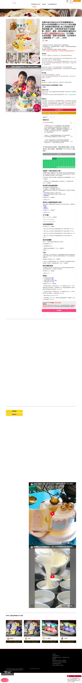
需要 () (47, 199)
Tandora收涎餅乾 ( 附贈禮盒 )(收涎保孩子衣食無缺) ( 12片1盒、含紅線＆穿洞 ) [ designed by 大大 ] (67, 642)
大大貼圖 (65, 638)
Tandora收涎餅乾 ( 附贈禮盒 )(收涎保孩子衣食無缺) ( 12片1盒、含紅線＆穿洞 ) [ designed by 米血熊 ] (31, 642)
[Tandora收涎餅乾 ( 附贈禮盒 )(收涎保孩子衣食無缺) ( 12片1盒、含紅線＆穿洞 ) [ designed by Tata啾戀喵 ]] (50, 628)
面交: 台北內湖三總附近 (48, 122)
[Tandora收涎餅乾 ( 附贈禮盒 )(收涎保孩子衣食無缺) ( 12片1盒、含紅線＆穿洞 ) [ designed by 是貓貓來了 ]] (14, 628)
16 (54, 162)
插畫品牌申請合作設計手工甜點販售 (59, 660)
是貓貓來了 (11, 638)
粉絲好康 (44, 4)
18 (63, 162)
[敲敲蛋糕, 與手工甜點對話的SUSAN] (11, 58)
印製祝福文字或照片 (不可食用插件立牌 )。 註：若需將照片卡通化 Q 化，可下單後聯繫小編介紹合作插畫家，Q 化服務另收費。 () (58, 292)
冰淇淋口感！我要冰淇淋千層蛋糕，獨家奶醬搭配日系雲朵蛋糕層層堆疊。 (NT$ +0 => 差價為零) (59, 178)
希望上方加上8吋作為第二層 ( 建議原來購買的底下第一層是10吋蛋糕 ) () (59, 233)
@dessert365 (73, 94)
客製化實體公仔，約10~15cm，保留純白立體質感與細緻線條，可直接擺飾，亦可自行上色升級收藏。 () (59, 298)
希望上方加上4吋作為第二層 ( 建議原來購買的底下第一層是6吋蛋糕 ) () (59, 228)
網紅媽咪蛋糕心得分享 (35, 4)
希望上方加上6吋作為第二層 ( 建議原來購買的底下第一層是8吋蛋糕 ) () (59, 231)
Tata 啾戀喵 (48, 638)
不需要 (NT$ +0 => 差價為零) (49, 197)
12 (68, 160)
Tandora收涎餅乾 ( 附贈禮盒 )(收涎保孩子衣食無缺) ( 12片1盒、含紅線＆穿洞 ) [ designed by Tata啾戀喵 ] (49, 642)
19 (68, 162)
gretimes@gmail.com (35, 668)
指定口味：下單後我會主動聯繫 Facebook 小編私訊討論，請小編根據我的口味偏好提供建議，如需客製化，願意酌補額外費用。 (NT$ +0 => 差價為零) (59, 262)
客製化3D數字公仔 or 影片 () (51, 295)
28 (45, 167)
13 (72, 160)
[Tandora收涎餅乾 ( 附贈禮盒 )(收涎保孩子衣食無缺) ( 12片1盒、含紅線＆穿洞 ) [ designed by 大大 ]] (68, 628)
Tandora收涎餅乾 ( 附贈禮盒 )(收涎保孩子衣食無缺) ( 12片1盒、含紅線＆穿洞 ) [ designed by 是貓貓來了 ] (13, 642)
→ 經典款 (44, 87)
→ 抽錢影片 (45, 206)
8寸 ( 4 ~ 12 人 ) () (49, 219)
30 (54, 167)
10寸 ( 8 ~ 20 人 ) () (49, 221)
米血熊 (28, 638)
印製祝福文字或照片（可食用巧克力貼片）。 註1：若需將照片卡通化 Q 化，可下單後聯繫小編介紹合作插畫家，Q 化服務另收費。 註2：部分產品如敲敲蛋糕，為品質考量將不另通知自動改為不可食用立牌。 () (59, 287)
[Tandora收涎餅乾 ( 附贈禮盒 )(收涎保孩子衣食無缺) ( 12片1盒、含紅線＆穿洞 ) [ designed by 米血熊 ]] (32, 628)
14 (45, 162)
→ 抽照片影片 (45, 208)
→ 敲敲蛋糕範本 (46, 195)
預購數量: (44, 117)
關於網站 (54, 654)
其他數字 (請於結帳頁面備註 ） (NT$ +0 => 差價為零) (54, 248)
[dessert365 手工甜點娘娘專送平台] (14, 2)
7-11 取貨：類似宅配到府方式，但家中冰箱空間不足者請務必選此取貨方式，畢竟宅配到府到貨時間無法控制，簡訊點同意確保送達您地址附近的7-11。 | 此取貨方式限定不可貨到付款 (56, 141)
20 (72, 162)
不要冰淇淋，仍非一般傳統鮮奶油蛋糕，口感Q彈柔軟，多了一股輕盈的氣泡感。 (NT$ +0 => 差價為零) (58, 182)
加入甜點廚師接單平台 (52, 4)
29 (49, 167)
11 (63, 160)
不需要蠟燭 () (48, 243)
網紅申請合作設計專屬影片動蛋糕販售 (59, 661)
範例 (52, 277)
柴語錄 (46, 40)
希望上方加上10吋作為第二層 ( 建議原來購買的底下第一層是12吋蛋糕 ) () (57, 236)
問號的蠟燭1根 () (48, 246)
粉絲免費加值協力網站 (56, 663)
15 (49, 162)
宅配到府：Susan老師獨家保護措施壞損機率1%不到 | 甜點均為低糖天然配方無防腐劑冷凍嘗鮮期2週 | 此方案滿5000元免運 (57, 136)
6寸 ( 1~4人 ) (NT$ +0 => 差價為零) (50, 217)
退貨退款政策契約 (55, 655)
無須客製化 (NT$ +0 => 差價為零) (50, 283)
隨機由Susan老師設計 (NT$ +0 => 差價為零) (52, 259)
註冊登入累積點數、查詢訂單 (57, 665)
